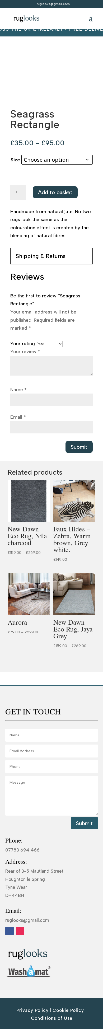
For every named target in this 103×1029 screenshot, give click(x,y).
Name (18, 389)
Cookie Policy (68, 1010)
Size (15, 160)
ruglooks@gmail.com (27, 920)
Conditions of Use (51, 1018)
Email (18, 417)
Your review (25, 351)
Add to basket (55, 192)
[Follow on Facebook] (9, 931)
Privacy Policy (32, 1010)
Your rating (22, 344)
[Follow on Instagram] (20, 931)
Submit (79, 447)
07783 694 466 (22, 850)
